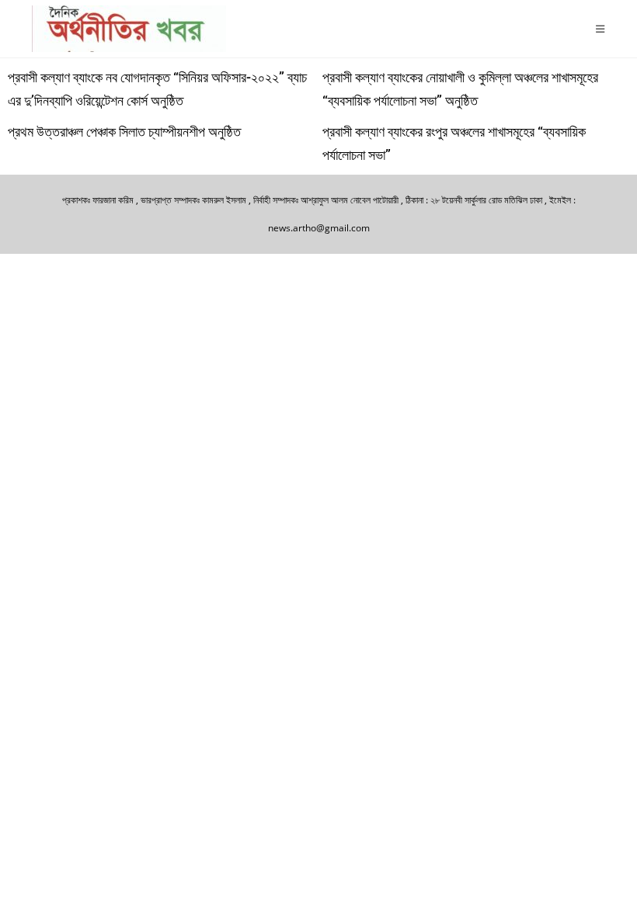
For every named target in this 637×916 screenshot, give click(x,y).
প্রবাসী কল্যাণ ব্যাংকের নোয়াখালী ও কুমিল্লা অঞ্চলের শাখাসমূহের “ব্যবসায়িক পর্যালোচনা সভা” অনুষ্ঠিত (460, 89)
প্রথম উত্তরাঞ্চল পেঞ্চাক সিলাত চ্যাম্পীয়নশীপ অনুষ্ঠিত (124, 131)
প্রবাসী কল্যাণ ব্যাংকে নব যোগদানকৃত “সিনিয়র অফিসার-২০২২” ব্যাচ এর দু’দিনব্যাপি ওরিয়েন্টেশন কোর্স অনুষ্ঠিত (157, 89)
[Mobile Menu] (600, 29)
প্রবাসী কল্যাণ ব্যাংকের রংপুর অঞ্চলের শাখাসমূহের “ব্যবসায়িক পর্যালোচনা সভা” (454, 143)
